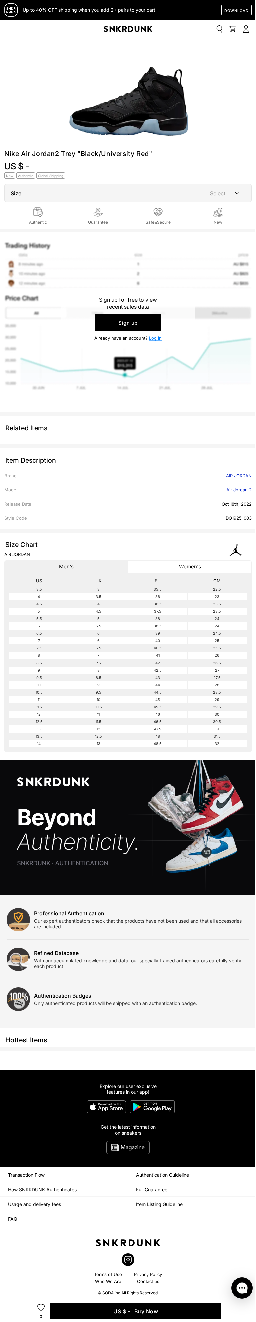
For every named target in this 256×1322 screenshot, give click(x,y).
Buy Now (135, 1311)
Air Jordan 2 (239, 489)
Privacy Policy (148, 1274)
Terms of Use (108, 1274)
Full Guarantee (151, 1189)
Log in (155, 337)
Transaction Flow (26, 1175)
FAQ (12, 1219)
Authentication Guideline (162, 1175)
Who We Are (108, 1281)
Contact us (148, 1281)
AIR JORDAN (239, 475)
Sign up (128, 322)
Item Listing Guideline (159, 1204)
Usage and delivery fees (34, 1204)
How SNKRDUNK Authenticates (42, 1189)
